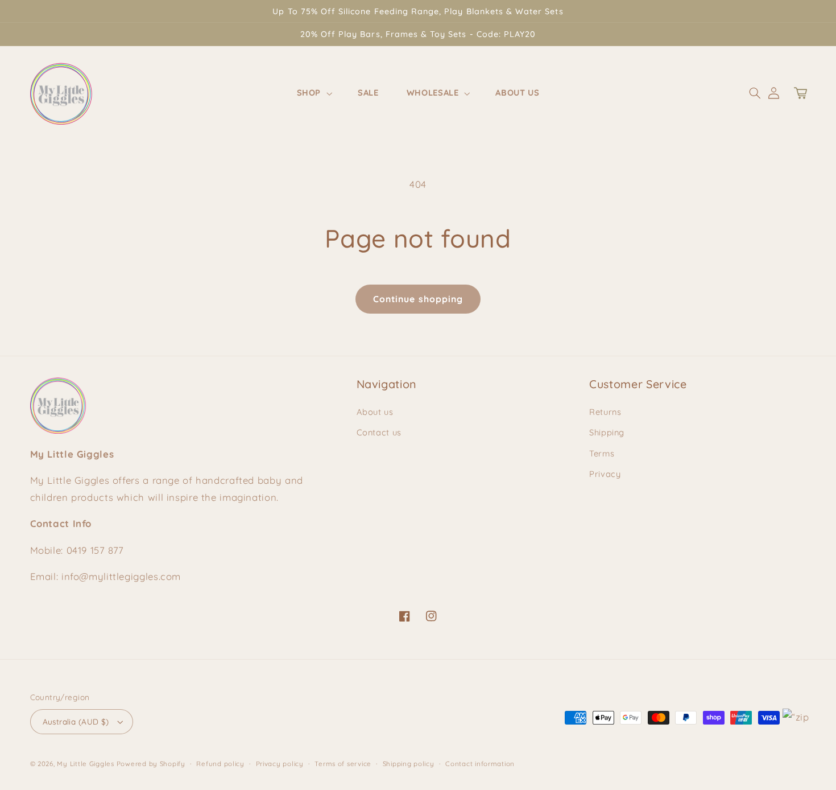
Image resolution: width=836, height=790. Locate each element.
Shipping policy (408, 763)
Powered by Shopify (151, 763)
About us (375, 411)
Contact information (480, 763)
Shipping (606, 432)
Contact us (379, 432)
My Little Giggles (85, 763)
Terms (601, 453)
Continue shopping (418, 299)
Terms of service (342, 763)
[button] (313, 93)
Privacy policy (280, 763)
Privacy (604, 473)
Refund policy (220, 763)
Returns (605, 411)
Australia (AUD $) (76, 721)
